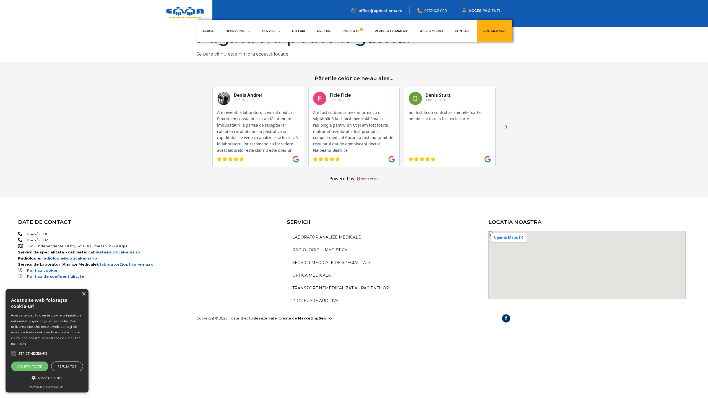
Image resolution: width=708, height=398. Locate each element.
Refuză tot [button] (67, 366)
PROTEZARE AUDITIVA (315, 300)
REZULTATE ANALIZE (391, 31)
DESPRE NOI (235, 31)
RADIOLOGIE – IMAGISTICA (319, 249)
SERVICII (268, 31)
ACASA (208, 31)
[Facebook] (506, 318)
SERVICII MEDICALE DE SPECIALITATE (331, 262)
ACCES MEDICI (431, 31)
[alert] (47, 340)
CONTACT (463, 31)
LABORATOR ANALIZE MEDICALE (326, 237)
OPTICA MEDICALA (311, 275)
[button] (47, 377)
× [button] (84, 294)
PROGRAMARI (494, 31)
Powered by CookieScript (47, 387)
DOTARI (298, 31)
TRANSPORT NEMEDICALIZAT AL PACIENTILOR (340, 288)
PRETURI (324, 31)
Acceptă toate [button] (29, 366)
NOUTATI (351, 31)
